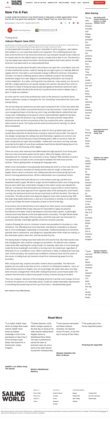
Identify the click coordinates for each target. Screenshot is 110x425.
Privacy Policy (37, 393)
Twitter (55, 398)
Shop (79, 2)
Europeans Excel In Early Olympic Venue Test (101, 131)
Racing (73, 2)
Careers (35, 401)
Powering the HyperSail (92, 345)
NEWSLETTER (99, 2)
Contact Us (36, 398)
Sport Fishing (76, 398)
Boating (75, 393)
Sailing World (76, 396)
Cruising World (92, 393)
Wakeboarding (92, 398)
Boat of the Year (40, 2)
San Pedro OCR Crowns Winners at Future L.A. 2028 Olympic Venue (101, 20)
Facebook (55, 396)
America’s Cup (52, 2)
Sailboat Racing (24, 290)
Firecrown (103, 411)
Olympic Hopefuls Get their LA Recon (101, 252)
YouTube (55, 404)
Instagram (55, 401)
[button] (61, 23)
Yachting (75, 401)
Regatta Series (64, 2)
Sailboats (29, 2)
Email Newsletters (57, 393)
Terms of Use (36, 396)
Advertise (85, 2)
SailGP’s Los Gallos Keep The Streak (101, 158)
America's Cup (14, 290)
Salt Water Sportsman (94, 396)
